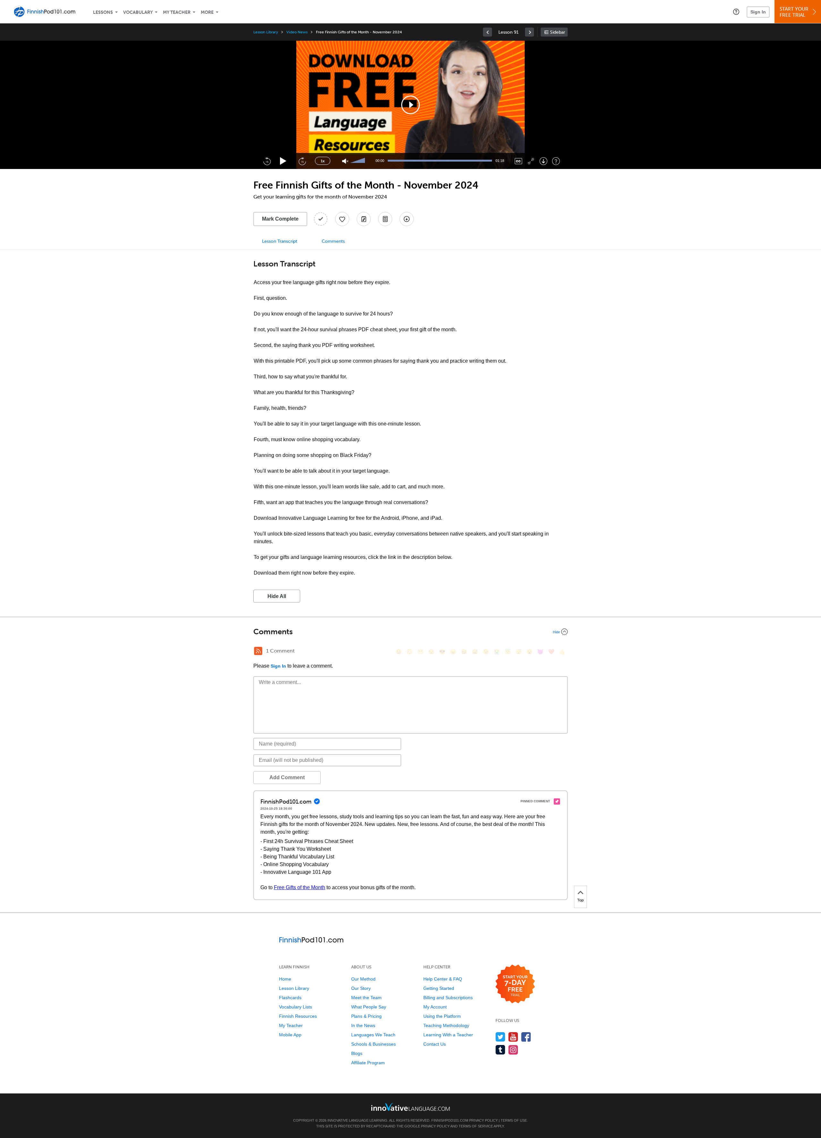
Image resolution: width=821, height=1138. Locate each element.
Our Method (363, 979)
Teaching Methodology (446, 1025)
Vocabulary (138, 12)
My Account (435, 1006)
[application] (410, 105)
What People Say (368, 1006)
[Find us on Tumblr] (500, 1050)
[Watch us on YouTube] (513, 1037)
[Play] (283, 161)
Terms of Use (514, 1120)
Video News (297, 32)
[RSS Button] (258, 651)
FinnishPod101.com (449, 1120)
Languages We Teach (373, 1034)
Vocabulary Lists (295, 1006)
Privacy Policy (483, 1120)
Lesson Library (265, 32)
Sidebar (557, 32)
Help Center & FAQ (442, 979)
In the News (363, 1025)
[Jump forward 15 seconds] (302, 161)
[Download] (543, 161)
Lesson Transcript (279, 241)
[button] (736, 11)
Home (285, 979)
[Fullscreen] (531, 161)
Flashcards (290, 997)
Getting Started (438, 988)
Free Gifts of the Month (299, 887)
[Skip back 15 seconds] (267, 161)
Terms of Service (476, 1126)
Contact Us (434, 1044)
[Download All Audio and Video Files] (407, 219)
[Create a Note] (364, 219)
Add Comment (287, 777)
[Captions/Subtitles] (518, 161)
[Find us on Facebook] (526, 1037)
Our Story (361, 988)
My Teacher (176, 12)
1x (323, 161)
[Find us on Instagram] (513, 1050)
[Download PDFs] (385, 219)
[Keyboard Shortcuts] (556, 161)
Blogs (356, 1053)
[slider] (358, 161)
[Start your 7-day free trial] (515, 984)
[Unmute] (345, 161)
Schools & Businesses (373, 1044)
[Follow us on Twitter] (500, 1037)
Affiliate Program (368, 1062)
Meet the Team (366, 997)
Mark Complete (280, 219)
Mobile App (290, 1034)
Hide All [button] (276, 596)
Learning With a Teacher (448, 1034)
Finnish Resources (298, 1016)
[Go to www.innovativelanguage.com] (410, 1106)
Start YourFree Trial (794, 12)
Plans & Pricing (366, 1016)
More (207, 12)
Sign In (758, 11)
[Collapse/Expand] (410, 631)
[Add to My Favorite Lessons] (342, 219)
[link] (487, 32)
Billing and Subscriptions (448, 997)
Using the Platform (442, 1016)
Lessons (103, 12)
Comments (333, 241)
